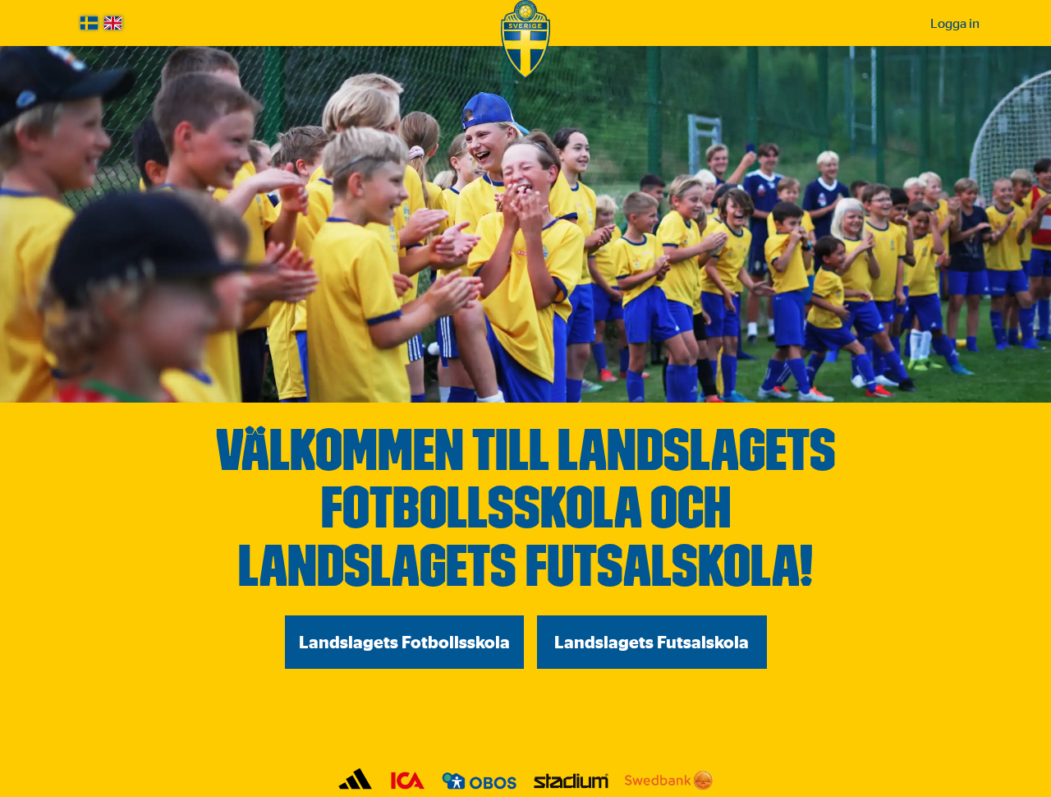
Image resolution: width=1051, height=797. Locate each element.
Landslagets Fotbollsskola (404, 642)
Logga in (955, 23)
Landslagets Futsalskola (651, 642)
